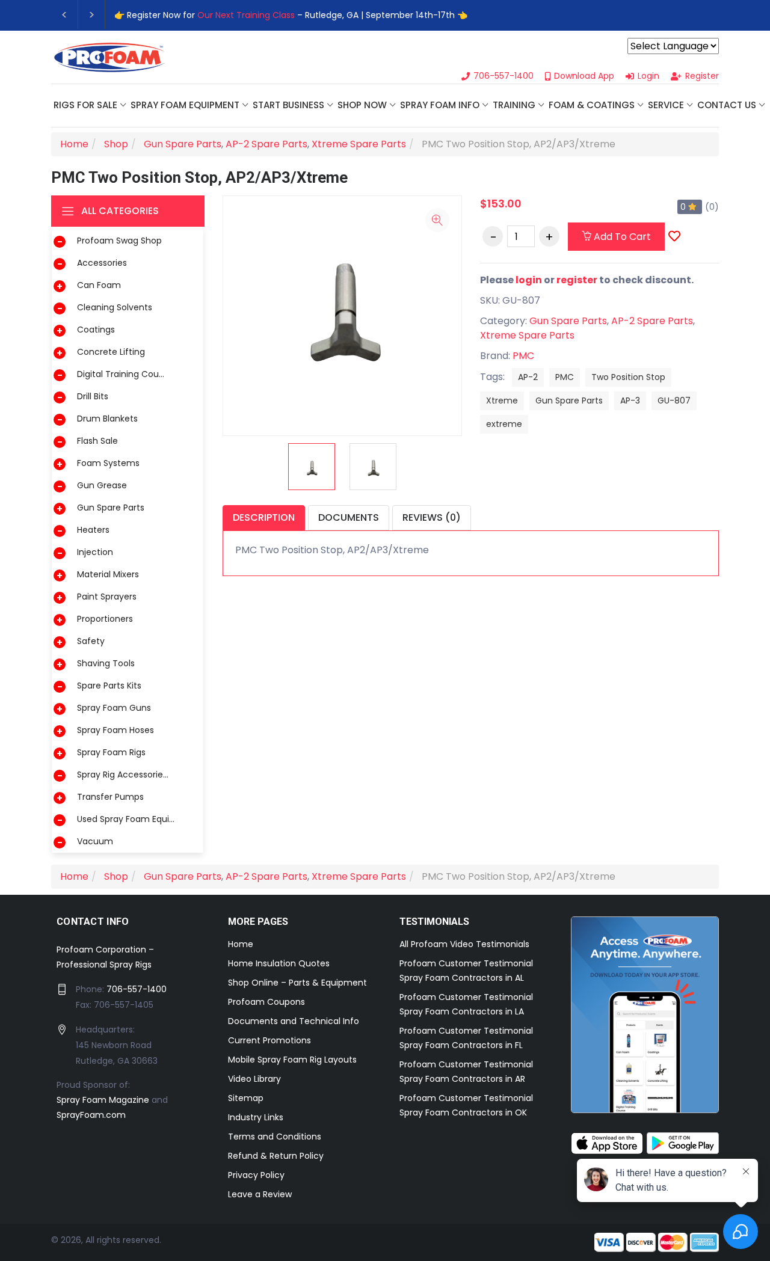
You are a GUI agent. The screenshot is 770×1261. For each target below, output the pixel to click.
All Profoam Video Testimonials (464, 944)
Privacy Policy (256, 1175)
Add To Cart (621, 237)
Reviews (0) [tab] (431, 517)
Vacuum (95, 841)
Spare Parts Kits (109, 686)
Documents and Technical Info (293, 1021)
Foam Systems (108, 463)
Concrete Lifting (111, 352)
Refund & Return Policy (276, 1156)
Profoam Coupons (266, 1002)
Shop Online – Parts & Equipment (297, 983)
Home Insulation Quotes (279, 963)
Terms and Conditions (274, 1137)
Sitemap (245, 1098)
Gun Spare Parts (110, 508)
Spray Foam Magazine (103, 1100)
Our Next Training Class (246, 15)
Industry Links (255, 1117)
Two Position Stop (628, 377)
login (529, 280)
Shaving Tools (106, 663)
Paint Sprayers (107, 597)
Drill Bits (92, 396)
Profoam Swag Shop (119, 241)
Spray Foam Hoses (115, 730)
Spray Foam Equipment (185, 105)
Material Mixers (108, 574)
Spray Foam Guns (114, 708)
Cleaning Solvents (114, 307)
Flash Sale (97, 441)
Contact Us (726, 105)
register (576, 280)
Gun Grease (102, 485)
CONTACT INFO (93, 921)
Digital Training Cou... (120, 374)
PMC (523, 356)
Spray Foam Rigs (111, 752)
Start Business (288, 105)
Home (240, 944)
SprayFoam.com (91, 1115)
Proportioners (105, 619)
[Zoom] (437, 220)
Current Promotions (269, 1040)
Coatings (96, 330)
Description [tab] (264, 517)
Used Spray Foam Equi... (125, 819)
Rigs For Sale (85, 105)
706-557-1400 (136, 989)
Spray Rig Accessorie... (122, 775)
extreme (504, 424)
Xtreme (502, 400)
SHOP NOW (362, 105)
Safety (91, 641)
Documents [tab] (348, 517)
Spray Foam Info (439, 105)
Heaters (93, 530)
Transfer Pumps (110, 797)
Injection (95, 552)
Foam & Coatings (592, 105)
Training (514, 105)
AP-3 (630, 400)
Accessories (102, 263)
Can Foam (99, 285)
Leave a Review (260, 1194)
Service (666, 105)
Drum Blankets (107, 419)
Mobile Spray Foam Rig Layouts (292, 1060)
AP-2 (528, 377)
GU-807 (674, 400)
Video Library (254, 1079)
